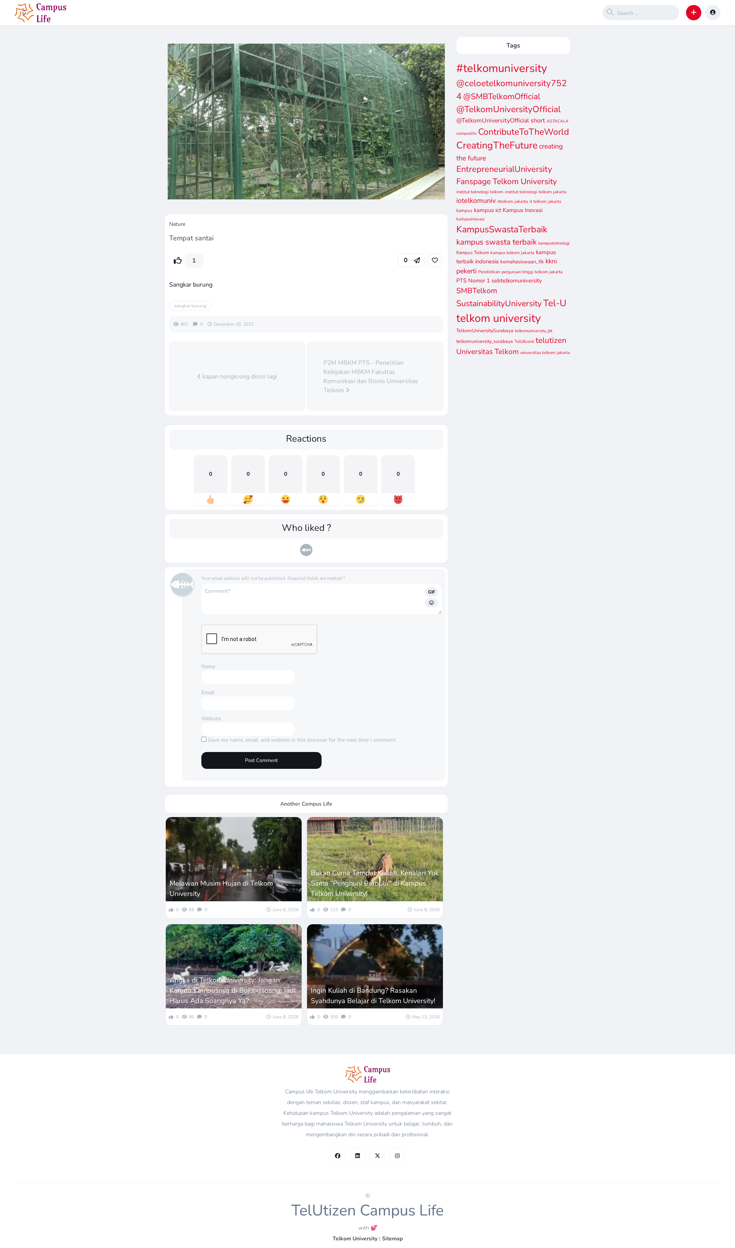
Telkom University (355, 1238)
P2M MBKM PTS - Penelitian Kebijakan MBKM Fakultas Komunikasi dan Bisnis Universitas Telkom (370, 377)
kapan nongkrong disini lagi (239, 376)
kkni (551, 261)
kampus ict (487, 210)
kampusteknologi (554, 243)
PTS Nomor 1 (473, 280)
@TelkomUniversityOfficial (508, 109)
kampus (464, 210)
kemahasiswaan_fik (522, 261)
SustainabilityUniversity (499, 303)
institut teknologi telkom (479, 192)
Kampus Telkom (472, 253)
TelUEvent (524, 341)
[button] (693, 12)
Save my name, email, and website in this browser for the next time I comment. (302, 740)
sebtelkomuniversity (517, 280)
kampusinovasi (470, 219)
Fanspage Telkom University (506, 181)
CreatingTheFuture (496, 145)
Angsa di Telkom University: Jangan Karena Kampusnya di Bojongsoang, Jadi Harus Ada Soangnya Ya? (233, 990)
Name (208, 666)
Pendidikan (489, 272)
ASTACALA (557, 121)
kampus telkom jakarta (512, 253)
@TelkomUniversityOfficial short (500, 120)
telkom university (498, 318)
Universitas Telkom (487, 352)
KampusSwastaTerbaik (501, 229)
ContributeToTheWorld (523, 132)
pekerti (466, 271)
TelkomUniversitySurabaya (484, 330)
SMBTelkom (476, 290)
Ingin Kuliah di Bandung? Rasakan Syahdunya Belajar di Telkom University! (373, 995)
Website (211, 718)
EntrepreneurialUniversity (504, 169)
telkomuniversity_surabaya (484, 341)
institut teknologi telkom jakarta (536, 192)
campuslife (466, 133)
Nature (177, 224)
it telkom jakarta (545, 201)
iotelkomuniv (476, 200)
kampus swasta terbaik (496, 242)
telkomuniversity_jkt (533, 331)
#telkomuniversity (501, 68)
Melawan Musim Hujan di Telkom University (221, 888)
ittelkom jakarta (512, 201)
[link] (435, 260)
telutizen (551, 340)
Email (207, 692)
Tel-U (555, 303)
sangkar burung (190, 306)
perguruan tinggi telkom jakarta (532, 272)
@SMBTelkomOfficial (501, 96)
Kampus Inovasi (522, 210)
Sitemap (392, 1238)
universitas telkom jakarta (545, 353)
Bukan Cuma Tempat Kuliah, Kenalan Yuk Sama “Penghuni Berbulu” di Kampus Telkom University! (375, 883)
